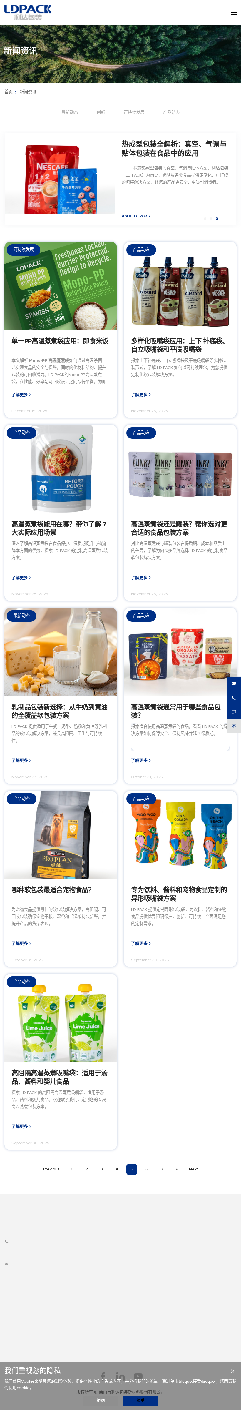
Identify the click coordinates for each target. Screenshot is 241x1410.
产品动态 (171, 113)
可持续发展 (134, 113)
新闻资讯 (28, 92)
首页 (8, 92)
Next (193, 1169)
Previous (51, 1169)
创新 (101, 113)
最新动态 (69, 113)
